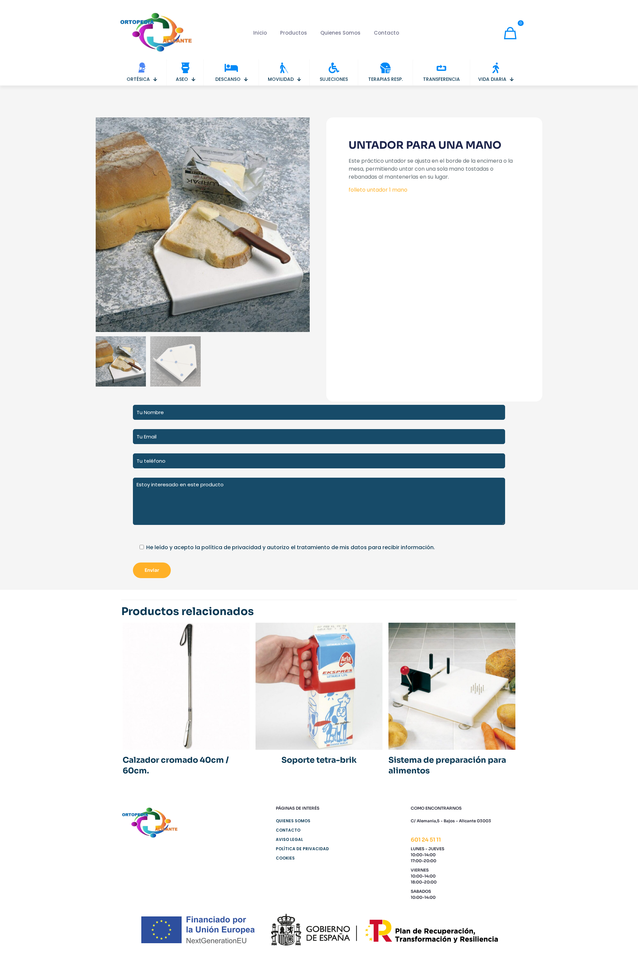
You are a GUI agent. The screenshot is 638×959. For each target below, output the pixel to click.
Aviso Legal (289, 839)
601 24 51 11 (426, 839)
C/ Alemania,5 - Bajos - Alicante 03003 (451, 820)
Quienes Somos (293, 821)
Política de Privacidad (302, 849)
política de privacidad (231, 547)
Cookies (285, 858)
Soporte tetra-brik (319, 760)
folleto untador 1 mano (378, 190)
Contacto (288, 830)
